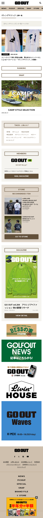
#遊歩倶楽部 (25, 132)
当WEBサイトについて (29, 464)
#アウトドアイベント (22, 134)
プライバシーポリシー (13, 464)
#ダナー (33, 134)
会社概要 (6, 462)
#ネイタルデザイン (30, 137)
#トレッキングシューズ (13, 137)
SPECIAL (21, 8)
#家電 (8, 132)
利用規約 (37, 462)
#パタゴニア (10, 140)
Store (36, 8)
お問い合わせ (15, 462)
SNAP (29, 8)
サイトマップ (21, 467)
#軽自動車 (9, 134)
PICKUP (12, 8)
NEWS (21, 476)
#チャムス (15, 132)
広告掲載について (26, 462)
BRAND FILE (21, 491)
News (4, 8)
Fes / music (7, 6)
